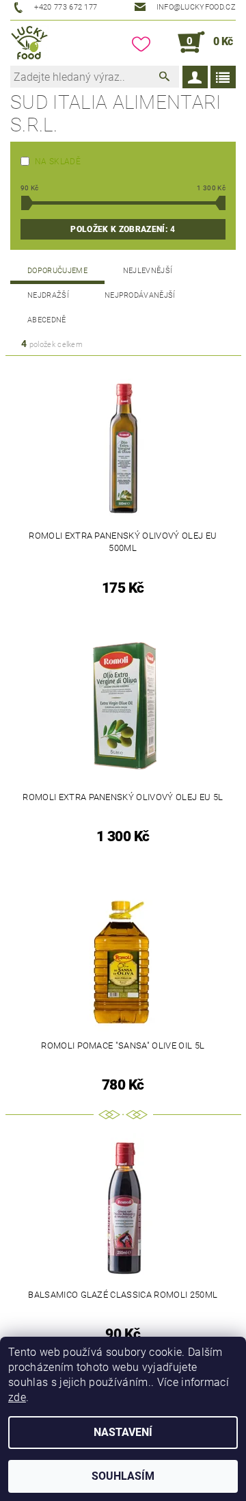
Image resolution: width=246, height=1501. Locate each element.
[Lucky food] (29, 42)
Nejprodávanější (140, 295)
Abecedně (46, 320)
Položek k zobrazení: (122, 229)
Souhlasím (123, 1476)
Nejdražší (48, 295)
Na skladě (58, 161)
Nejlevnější (148, 270)
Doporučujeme (57, 270)
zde (17, 1397)
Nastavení (123, 1432)
